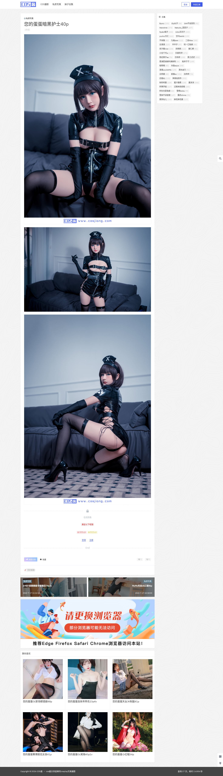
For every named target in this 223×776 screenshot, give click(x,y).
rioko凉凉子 (182, 32)
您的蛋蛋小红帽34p (123, 754)
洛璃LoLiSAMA (167, 70)
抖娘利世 (181, 53)
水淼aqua (177, 65)
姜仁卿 (193, 49)
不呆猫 (164, 40)
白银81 (164, 78)
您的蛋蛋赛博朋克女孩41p (37, 754)
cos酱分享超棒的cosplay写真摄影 (61, 771)
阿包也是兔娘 (166, 91)
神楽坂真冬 (179, 78)
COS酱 (39, 771)
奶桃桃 (181, 49)
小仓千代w (166, 53)
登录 (185, 4)
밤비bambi (182, 36)
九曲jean (177, 40)
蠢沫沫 (194, 82)
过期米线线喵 (182, 86)
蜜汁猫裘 (180, 82)
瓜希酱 (164, 74)
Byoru (164, 23)
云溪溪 (164, 44)
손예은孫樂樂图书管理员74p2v (37, 585)
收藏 (44, 559)
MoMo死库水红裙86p (142, 585)
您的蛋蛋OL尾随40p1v (80, 754)
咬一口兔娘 (190, 44)
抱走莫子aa (165, 57)
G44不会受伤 (191, 23)
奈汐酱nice (166, 49)
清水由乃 (184, 70)
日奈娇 (180, 57)
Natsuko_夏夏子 (184, 28)
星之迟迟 (194, 57)
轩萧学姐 (165, 86)
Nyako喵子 (166, 32)
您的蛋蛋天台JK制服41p (126, 701)
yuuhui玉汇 (166, 36)
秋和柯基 (165, 82)
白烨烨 (188, 74)
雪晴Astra (182, 91)
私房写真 (29, 18)
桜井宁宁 (188, 61)
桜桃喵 (164, 65)
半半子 (176, 44)
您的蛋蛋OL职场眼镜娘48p (37, 701)
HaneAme (165, 28)
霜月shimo (184, 95)
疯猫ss (176, 74)
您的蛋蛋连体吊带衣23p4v (82, 701)
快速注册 (196, 4)
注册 (91, 540)
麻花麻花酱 (181, 99)
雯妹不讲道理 (167, 95)
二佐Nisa (192, 40)
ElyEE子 (177, 23)
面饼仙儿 (165, 99)
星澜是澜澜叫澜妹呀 (169, 61)
